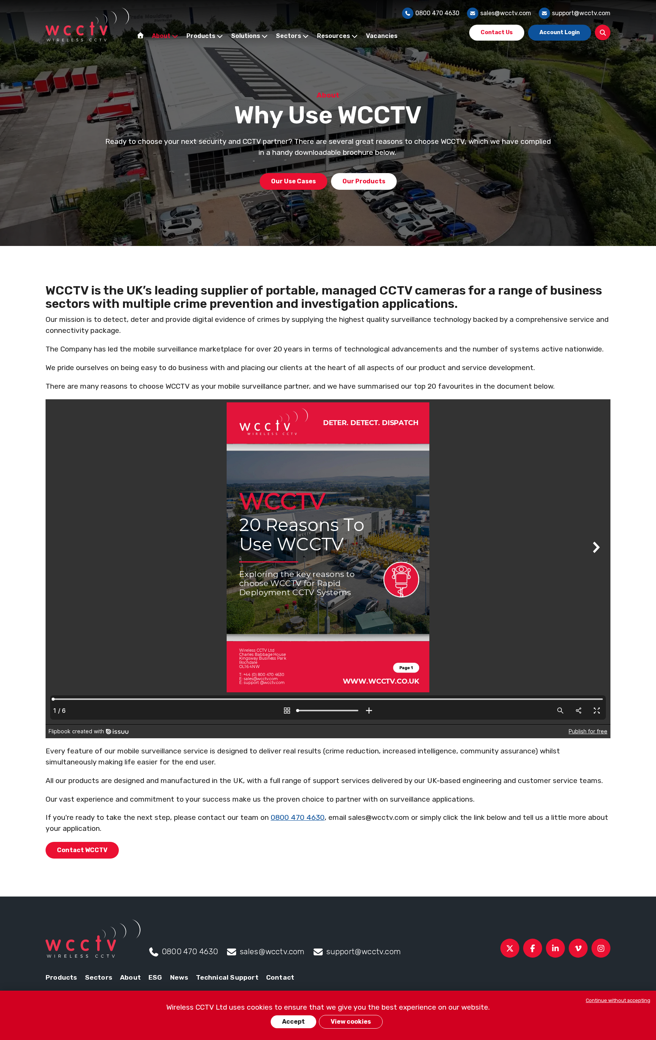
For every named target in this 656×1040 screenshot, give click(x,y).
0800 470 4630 (437, 13)
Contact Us (497, 32)
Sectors (98, 977)
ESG (155, 977)
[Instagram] (600, 948)
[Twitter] (509, 948)
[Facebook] (532, 948)
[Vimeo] (578, 948)
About (130, 977)
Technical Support (227, 977)
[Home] (140, 35)
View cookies (351, 1021)
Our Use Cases (293, 181)
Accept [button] (293, 1021)
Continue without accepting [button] (618, 1000)
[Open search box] (602, 32)
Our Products (363, 181)
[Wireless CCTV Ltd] (87, 24)
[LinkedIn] (555, 948)
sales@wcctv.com (505, 13)
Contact (280, 977)
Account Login (559, 32)
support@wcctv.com (581, 13)
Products (61, 977)
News (179, 977)
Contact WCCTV (82, 850)
